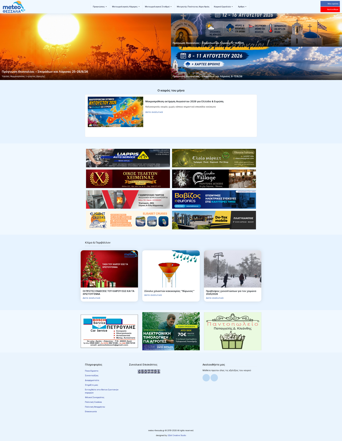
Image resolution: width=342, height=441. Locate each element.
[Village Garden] (214, 178)
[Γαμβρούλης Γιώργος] (128, 199)
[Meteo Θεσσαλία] (14, 6)
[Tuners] (171, 331)
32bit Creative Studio (177, 435)
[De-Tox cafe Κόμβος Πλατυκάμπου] (214, 220)
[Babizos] (214, 199)
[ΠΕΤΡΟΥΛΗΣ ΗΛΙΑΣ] (109, 331)
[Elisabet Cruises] (128, 220)
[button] (100, 6)
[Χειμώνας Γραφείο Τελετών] (128, 178)
